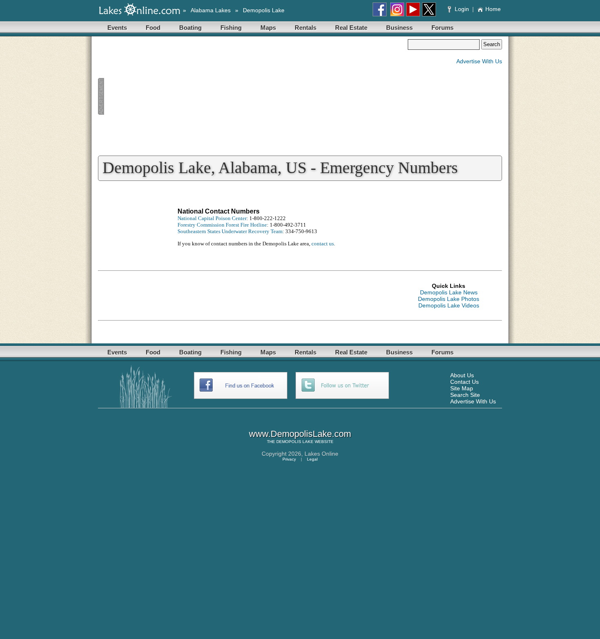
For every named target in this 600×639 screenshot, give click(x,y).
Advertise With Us (479, 61)
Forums (442, 27)
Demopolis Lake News (449, 292)
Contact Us (464, 382)
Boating (190, 27)
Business (399, 27)
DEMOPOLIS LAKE (294, 441)
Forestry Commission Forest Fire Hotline (222, 225)
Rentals (305, 27)
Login (462, 9)
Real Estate (351, 27)
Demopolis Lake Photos (448, 299)
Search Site (465, 395)
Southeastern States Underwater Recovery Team (230, 231)
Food (153, 27)
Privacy (289, 459)
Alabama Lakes (211, 10)
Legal (312, 459)
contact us (322, 243)
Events (117, 27)
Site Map (461, 388)
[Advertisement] (252, 96)
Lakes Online (321, 453)
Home (493, 9)
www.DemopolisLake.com (300, 434)
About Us (462, 375)
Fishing (231, 27)
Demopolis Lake (263, 10)
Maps (268, 27)
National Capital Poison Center (212, 218)
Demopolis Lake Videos (448, 305)
